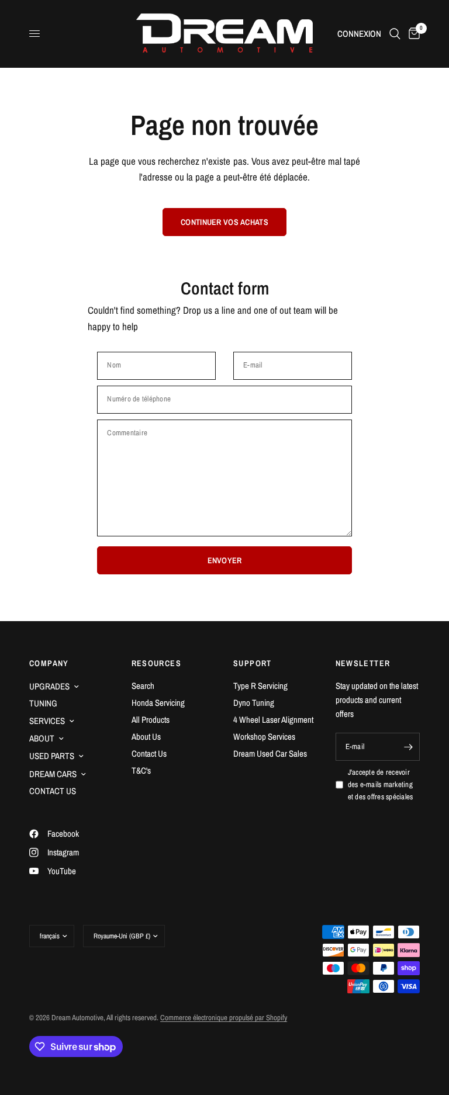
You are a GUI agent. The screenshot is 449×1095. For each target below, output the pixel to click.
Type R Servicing (260, 686)
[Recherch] (395, 33)
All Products (151, 719)
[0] (412, 33)
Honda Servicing (158, 702)
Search (143, 686)
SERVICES (47, 721)
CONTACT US (52, 791)
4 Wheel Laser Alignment (273, 719)
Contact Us (149, 753)
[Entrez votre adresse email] (408, 747)
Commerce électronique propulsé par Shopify (223, 1018)
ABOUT (41, 738)
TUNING (43, 703)
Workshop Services (264, 736)
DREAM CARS (53, 774)
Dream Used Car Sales (270, 753)
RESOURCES (157, 663)
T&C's (141, 770)
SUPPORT (252, 663)
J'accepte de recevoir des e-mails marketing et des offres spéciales (380, 784)
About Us (146, 736)
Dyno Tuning (253, 702)
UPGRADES (49, 686)
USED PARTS (51, 756)
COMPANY (49, 663)
